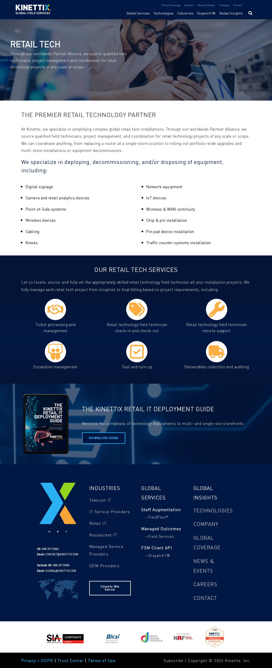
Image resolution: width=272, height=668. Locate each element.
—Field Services (159, 536)
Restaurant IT (103, 534)
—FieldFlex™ (157, 517)
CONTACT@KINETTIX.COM (62, 554)
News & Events (206, 5)
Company (224, 5)
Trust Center (71, 660)
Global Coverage (171, 5)
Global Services (138, 13)
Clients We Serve (109, 588)
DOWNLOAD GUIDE (103, 438)
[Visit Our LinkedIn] (49, 531)
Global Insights (231, 13)
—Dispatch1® (157, 555)
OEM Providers (104, 565)
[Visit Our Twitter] (58, 531)
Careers (189, 5)
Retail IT (98, 523)
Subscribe (174, 660)
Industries (185, 13)
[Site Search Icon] (250, 13)
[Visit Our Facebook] (66, 531)
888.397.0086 (50, 549)
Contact (237, 5)
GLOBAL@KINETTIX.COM (61, 571)
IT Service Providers (109, 511)
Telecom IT (100, 500)
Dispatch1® (206, 13)
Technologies (163, 13)
